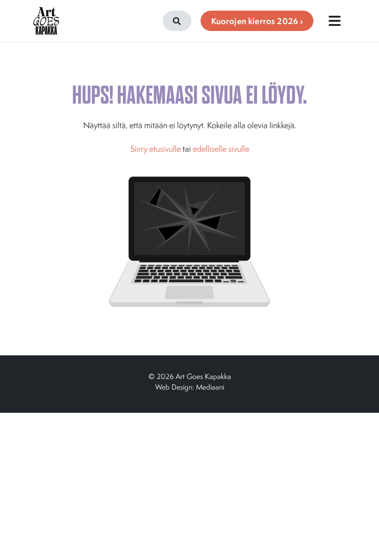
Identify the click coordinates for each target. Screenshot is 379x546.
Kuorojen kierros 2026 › (257, 21)
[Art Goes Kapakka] (46, 21)
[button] (177, 21)
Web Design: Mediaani (189, 386)
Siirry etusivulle (155, 148)
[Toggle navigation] (334, 20)
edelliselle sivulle (221, 148)
